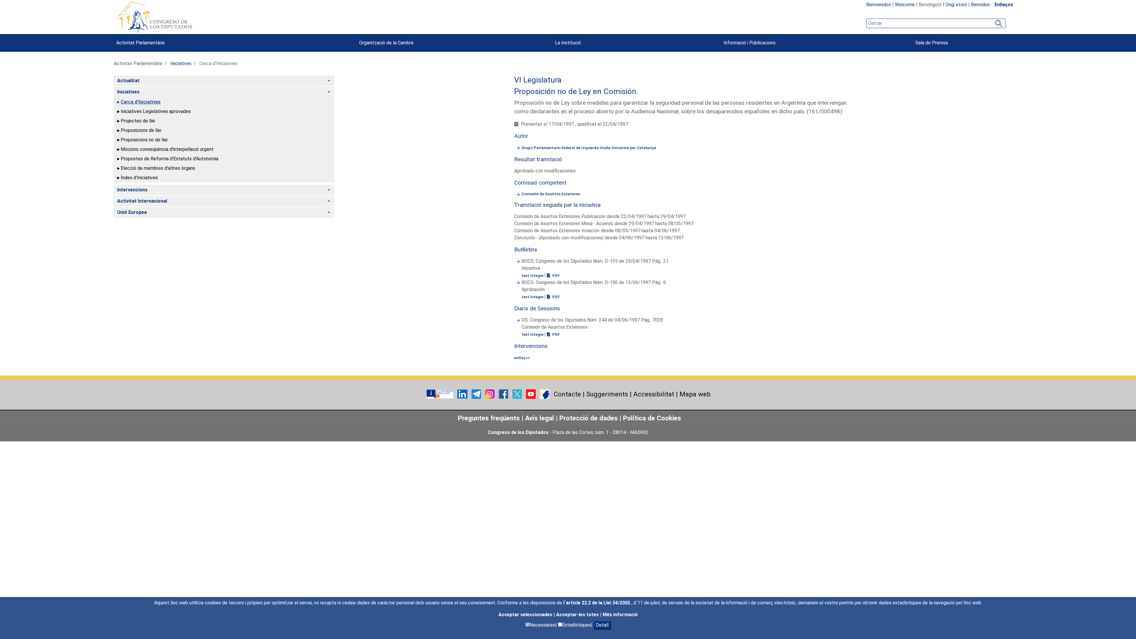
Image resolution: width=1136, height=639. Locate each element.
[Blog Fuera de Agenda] (544, 393)
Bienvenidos (878, 4)
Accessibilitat (653, 394)
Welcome (905, 4)
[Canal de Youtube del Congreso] (531, 393)
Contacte (567, 394)
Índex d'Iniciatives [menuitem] (139, 177)
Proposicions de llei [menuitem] (141, 130)
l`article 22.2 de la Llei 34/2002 (597, 603)
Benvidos (980, 4)
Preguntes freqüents (489, 418)
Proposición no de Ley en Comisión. (576, 91)
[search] (936, 23)
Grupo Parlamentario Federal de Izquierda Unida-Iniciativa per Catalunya (589, 147)
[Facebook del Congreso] (504, 393)
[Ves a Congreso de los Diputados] (155, 17)
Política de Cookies (652, 418)
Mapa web (695, 394)
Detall (602, 625)
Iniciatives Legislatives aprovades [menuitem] (156, 111)
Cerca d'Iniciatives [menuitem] (141, 102)
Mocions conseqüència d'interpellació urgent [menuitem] (167, 149)
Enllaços (1004, 4)
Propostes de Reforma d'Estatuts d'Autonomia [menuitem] (169, 159)
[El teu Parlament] (440, 393)
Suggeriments (607, 394)
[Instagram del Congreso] (490, 393)
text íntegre (533, 275)
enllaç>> (522, 357)
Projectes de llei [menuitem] (138, 121)
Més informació (620, 614)
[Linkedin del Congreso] (463, 393)
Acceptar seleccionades (526, 614)
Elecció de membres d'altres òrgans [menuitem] (158, 168)
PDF (555, 275)
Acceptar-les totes (578, 614)
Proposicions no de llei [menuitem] (144, 140)
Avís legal (539, 418)
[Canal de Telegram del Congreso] (477, 393)
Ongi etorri (956, 4)
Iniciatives (180, 63)
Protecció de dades (588, 418)
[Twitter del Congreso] (518, 393)
